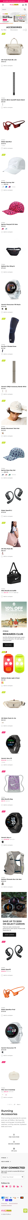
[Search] (6, 5)
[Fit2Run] (14, 4)
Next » (19, 1104)
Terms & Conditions (13, 1203)
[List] (26, 30)
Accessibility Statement (6, 1205)
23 (14, 1104)
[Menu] (3, 5)
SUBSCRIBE (22, 1177)
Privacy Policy (4, 1203)
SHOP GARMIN (9, 934)
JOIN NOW (8, 645)
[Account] (23, 5)
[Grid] (23, 30)
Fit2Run (8, 1214)
